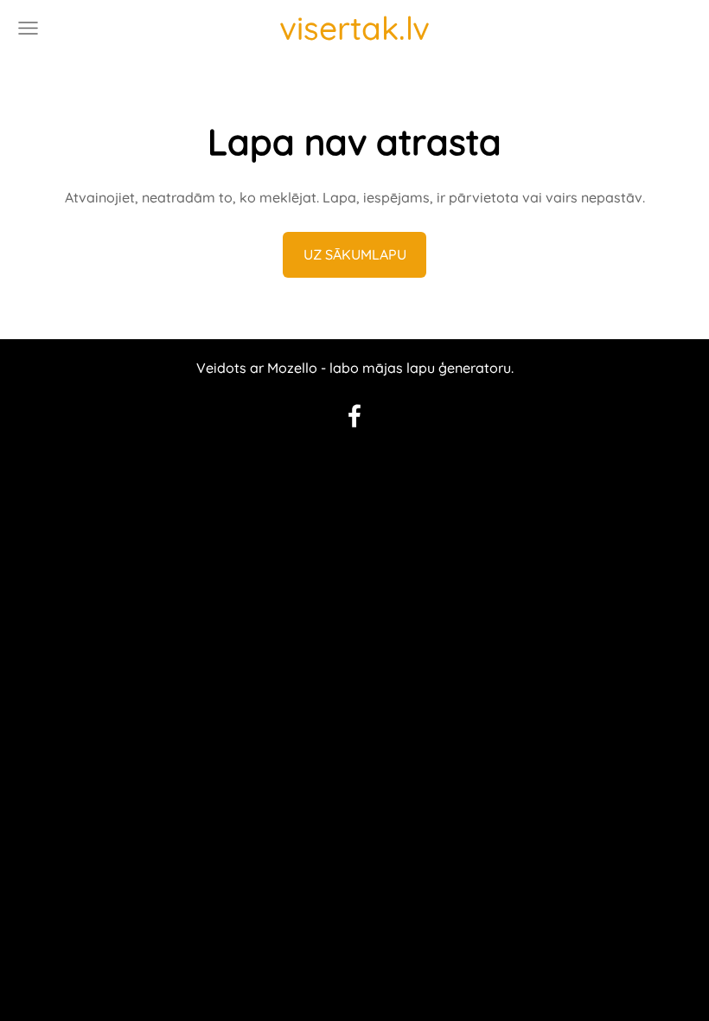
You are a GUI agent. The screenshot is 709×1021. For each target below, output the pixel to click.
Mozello (292, 367)
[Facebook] (354, 416)
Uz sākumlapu (354, 254)
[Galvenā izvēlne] (28, 28)
